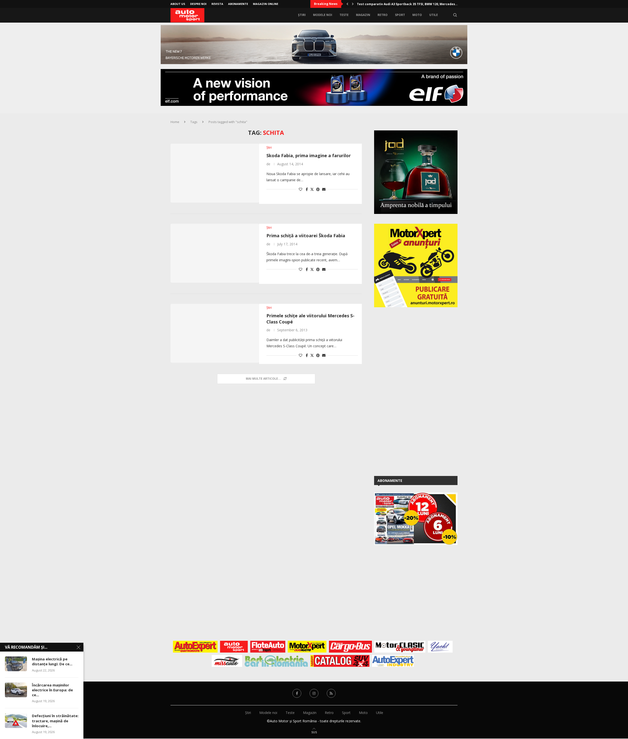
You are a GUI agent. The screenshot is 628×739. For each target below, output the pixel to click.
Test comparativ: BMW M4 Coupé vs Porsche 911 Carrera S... (403, 4)
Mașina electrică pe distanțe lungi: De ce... (52, 661)
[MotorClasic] (399, 647)
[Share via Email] (324, 189)
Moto (417, 15)
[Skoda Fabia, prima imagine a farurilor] (214, 173)
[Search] (455, 15)
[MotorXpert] (307, 647)
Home (174, 122)
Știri (302, 15)
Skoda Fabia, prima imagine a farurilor (308, 155)
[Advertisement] (411, 390)
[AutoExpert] (195, 647)
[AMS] (234, 647)
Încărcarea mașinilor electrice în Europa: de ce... (52, 690)
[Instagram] (314, 693)
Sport (400, 15)
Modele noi (322, 15)
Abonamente (238, 4)
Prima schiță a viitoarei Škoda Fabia (305, 235)
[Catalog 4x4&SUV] (339, 661)
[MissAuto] (227, 661)
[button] (347, 4)
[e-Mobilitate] (276, 661)
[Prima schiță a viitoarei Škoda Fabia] (214, 253)
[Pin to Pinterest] (318, 189)
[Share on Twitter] (312, 189)
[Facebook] (296, 693)
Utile (433, 15)
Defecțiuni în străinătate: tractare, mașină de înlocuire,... (55, 720)
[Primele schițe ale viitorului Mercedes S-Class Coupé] (214, 333)
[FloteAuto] (267, 647)
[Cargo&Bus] (350, 647)
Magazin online (265, 4)
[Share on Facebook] (307, 189)
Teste (344, 15)
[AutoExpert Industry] (393, 661)
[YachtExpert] (440, 647)
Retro (383, 15)
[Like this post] (300, 189)
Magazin (363, 15)
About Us (177, 4)
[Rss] (331, 693)
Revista (217, 4)
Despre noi (198, 4)
